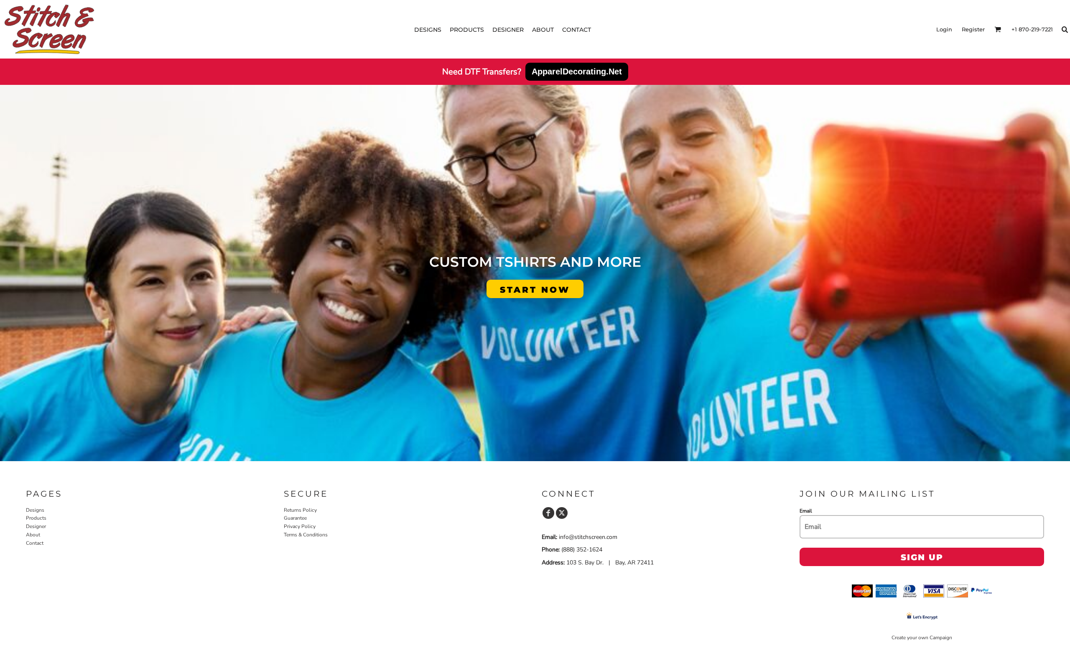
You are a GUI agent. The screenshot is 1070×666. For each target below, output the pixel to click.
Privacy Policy (300, 526)
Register (973, 29)
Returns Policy (300, 510)
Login (944, 29)
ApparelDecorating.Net (577, 71)
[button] (997, 29)
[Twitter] (562, 513)
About (33, 534)
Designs (35, 510)
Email (806, 511)
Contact (34, 543)
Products (36, 518)
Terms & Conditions (306, 534)
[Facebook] (548, 513)
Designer (36, 526)
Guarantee (295, 518)
